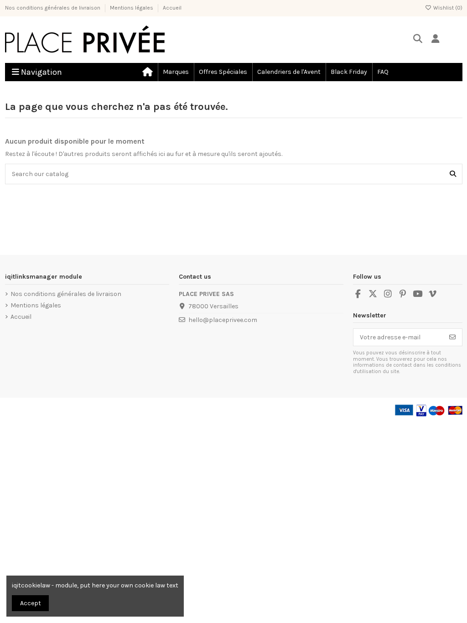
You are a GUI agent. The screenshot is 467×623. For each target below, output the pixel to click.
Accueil (172, 8)
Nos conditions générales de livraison (53, 8)
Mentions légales (132, 8)
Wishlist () (447, 8)
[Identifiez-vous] (435, 39)
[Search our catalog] (452, 174)
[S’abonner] (452, 337)
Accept (30, 603)
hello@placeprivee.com (222, 320)
